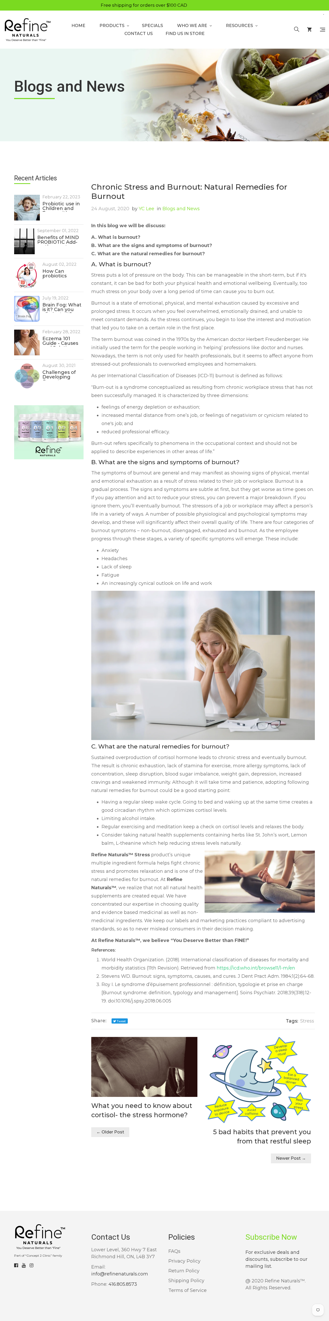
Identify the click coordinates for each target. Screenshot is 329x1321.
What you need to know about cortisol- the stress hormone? (141, 1110)
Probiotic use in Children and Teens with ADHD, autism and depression (61, 206)
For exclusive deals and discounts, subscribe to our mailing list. (276, 1259)
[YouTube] (24, 1265)
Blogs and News (178, 208)
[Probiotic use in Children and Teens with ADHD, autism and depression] (27, 208)
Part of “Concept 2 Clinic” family (38, 1255)
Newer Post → (291, 1158)
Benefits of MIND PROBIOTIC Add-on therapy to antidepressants (58, 240)
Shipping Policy (186, 1280)
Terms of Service (187, 1290)
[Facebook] (16, 1265)
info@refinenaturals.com (119, 1274)
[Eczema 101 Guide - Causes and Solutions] (27, 342)
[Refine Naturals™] (27, 29)
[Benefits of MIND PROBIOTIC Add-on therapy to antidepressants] (24, 241)
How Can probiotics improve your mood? (58, 274)
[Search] (296, 29)
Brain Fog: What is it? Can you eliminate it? (61, 308)
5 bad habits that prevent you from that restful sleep (262, 1136)
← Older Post (110, 1132)
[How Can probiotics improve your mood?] (27, 275)
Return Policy (183, 1271)
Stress (307, 1021)
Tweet (121, 1021)
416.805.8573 (122, 1284)
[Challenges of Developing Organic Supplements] (27, 376)
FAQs (174, 1251)
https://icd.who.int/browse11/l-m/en (256, 968)
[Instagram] (31, 1265)
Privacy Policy (184, 1261)
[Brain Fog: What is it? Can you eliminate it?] (27, 309)
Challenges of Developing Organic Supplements (59, 375)
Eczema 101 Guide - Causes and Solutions (60, 341)
